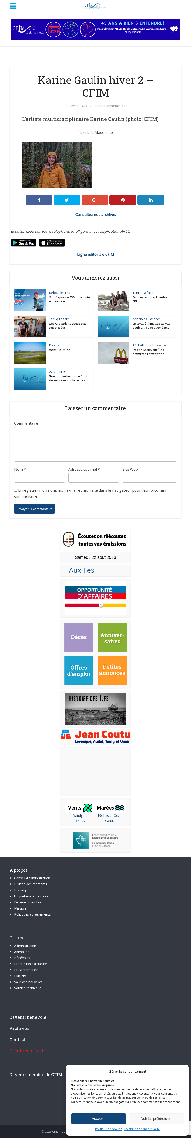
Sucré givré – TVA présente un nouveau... (69, 299)
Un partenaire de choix (31, 896)
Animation (22, 951)
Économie (159, 345)
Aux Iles (79, 570)
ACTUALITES (141, 345)
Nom (20, 469)
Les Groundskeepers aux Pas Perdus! (67, 325)
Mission (20, 908)
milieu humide (59, 350)
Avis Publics (57, 372)
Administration (25, 945)
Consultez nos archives (95, 214)
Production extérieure (30, 964)
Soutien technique (27, 988)
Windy (80, 820)
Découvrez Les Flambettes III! (152, 299)
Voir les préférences (156, 1119)
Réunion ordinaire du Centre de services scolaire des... (70, 378)
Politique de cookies (108, 1129)
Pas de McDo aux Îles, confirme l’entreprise (149, 352)
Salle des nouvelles (28, 982)
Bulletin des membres (30, 884)
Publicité (20, 976)
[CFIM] (95, 5)
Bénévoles (22, 958)
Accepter (99, 1119)
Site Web (130, 469)
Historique (22, 890)
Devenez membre (27, 902)
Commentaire (26, 423)
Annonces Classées (147, 319)
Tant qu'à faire (143, 293)
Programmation (26, 970)
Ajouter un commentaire (108, 106)
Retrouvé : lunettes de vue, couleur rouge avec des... (152, 325)
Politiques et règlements (32, 914)
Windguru (80, 815)
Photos (54, 345)
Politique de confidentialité (142, 1129)
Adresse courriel (84, 469)
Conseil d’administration (32, 878)
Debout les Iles (59, 293)
